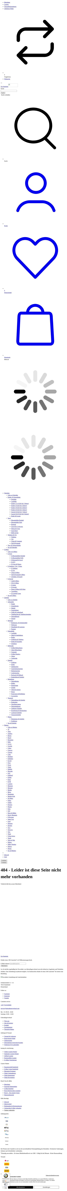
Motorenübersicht (9, 1095)
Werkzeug (14, 625)
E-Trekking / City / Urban (15, 566)
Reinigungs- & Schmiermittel (19, 623)
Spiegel (13, 618)
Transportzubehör (16, 715)
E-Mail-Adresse (5, 963)
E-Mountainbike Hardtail (18, 556)
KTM (9, 781)
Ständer (13, 608)
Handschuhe (14, 685)
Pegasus (10, 804)
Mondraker (11, 794)
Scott (9, 821)
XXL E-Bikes (15, 583)
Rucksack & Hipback (17, 675)
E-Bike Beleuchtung (16, 648)
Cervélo (10, 746)
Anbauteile (11, 602)
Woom (9, 848)
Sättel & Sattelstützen (17, 635)
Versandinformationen (10, 6)
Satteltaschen (14, 666)
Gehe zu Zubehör (12, 600)
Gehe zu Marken (12, 727)
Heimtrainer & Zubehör (17, 719)
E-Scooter (14, 587)
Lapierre (10, 784)
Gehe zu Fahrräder (13, 495)
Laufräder (14, 501)
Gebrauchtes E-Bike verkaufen (12, 1108)
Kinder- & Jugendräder (14, 497)
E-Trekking (14, 568)
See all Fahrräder (12, 547)
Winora (10, 846)
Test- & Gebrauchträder (14, 545)
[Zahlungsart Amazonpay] (6, 1125)
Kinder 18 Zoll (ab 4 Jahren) (19, 507)
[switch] (6, 1184)
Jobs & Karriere (8, 1023)
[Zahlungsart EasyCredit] (6, 1135)
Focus (9, 765)
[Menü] (9, 1174)
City (12, 539)
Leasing (6, 4)
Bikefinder (7, 2)
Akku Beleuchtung (16, 650)
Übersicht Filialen (9, 1029)
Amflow (10, 733)
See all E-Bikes (12, 595)
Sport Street (14, 531)
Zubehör (6, 597)
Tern (9, 832)
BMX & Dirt (14, 533)
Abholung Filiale (9, 8)
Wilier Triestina (12, 844)
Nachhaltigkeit (8, 1027)
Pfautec (10, 807)
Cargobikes (14, 591)
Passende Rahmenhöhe (10, 1086)
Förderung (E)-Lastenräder (11, 1044)
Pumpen (13, 629)
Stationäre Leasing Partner (11, 1054)
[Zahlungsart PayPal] (6, 1118)
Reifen (13, 637)
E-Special (10, 579)
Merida (10, 790)
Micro (9, 792)
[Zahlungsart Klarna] (6, 1138)
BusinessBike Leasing (10, 1058)
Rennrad (13, 524)
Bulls (9, 742)
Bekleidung (11, 679)
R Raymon (11, 817)
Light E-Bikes (15, 581)
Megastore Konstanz (10, 1071)
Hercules (10, 771)
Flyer (9, 763)
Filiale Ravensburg (9, 1077)
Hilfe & (8, 1104)
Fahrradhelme (15, 681)
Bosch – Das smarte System (12, 1093)
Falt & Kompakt (15, 543)
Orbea (9, 800)
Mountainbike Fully (16, 522)
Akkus (13, 656)
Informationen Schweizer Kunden (13, 1042)
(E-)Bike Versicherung (10, 1060)
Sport (9, 518)
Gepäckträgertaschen (17, 669)
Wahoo (10, 842)
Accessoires (14, 696)
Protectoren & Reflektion (18, 694)
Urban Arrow (11, 836)
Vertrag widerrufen (9, 1110)
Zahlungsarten (8, 1040)
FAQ (5, 857)
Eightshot (10, 758)
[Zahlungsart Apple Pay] (6, 1128)
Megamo (10, 788)
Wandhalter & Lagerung (18, 627)
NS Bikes (10, 798)
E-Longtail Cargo (16, 593)
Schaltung (14, 643)
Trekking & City (12, 535)
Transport (10, 698)
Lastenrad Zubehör (16, 712)
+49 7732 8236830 (6, 1005)
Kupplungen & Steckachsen (19, 710)
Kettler (9, 777)
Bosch (9, 738)
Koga (9, 779)
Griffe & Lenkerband (17, 612)
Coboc (9, 748)
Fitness (10, 717)
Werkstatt (10, 620)
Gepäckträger (15, 610)
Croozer (10, 752)
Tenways (10, 830)
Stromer (10, 825)
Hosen (13, 692)
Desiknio (10, 756)
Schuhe (13, 687)
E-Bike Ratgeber (8, 1088)
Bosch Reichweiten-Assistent (12, 1090)
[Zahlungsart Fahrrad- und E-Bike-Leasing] (6, 1145)
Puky (9, 809)
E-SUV (13, 562)
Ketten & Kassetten (16, 641)
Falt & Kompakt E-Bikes (18, 574)
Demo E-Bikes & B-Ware (18, 589)
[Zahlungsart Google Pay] (6, 1132)
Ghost (9, 767)
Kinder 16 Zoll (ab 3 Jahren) (19, 505)
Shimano (10, 823)
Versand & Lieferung (10, 1036)
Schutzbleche (14, 606)
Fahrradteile (11, 631)
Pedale (13, 604)
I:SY (9, 773)
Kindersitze (14, 702)
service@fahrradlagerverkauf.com (10, 1008)
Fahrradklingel (15, 616)
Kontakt (6, 1025)
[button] (35, 129)
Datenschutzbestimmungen (52, 1175)
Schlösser (13, 662)
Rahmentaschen (15, 671)
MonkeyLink (11, 796)
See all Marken (12, 850)
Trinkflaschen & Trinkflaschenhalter (21, 614)
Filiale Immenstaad (9, 1075)
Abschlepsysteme (16, 704)
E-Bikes (6, 549)
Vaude (9, 838)
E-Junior (13, 585)
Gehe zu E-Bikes (12, 551)
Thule (9, 834)
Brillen (13, 683)
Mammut (10, 786)
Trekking (13, 537)
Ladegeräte (14, 658)
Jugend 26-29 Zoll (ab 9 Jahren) (20, 514)
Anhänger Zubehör (16, 708)
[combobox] (9, 91)
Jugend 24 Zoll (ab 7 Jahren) (19, 512)
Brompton (10, 740)
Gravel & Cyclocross (17, 526)
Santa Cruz (11, 819)
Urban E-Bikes (15, 572)
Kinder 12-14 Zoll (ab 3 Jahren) (20, 503)
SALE (6, 853)
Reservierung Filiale (9, 1038)
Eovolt (9, 761)
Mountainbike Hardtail (17, 520)
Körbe (13, 664)
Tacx (9, 827)
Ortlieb (10, 802)
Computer (14, 652)
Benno (9, 735)
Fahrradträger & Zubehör (18, 700)
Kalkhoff (10, 775)
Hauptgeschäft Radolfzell (11, 1067)
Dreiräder (13, 499)
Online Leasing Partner (10, 1051)
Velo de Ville (11, 840)
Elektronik (10, 646)
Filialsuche (7, 79)
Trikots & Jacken (16, 689)
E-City (13, 570)
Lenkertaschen (15, 673)
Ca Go (9, 744)
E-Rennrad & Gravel (17, 560)
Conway (10, 750)
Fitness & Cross (15, 528)
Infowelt (6, 855)
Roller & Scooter (16, 516)
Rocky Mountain (12, 815)
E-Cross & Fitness (16, 564)
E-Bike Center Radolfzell (11, 1069)
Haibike (10, 769)
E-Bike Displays (15, 654)
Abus (9, 731)
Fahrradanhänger (16, 706)
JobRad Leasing (8, 1056)
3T (8, 729)
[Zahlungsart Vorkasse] (6, 1142)
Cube (9, 754)
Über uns (6, 1021)
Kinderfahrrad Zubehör (17, 677)
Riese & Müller (12, 813)
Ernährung (14, 721)
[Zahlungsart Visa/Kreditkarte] (6, 1122)
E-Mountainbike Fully (17, 558)
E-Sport (10, 554)
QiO (9, 811)
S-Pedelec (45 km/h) (16, 577)
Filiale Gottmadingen (10, 1073)
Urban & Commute (16, 541)
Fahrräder (7, 493)
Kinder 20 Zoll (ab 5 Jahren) (19, 510)
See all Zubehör (12, 723)
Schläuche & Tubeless (17, 639)
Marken (6, 725)
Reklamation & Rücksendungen (13, 1106)
